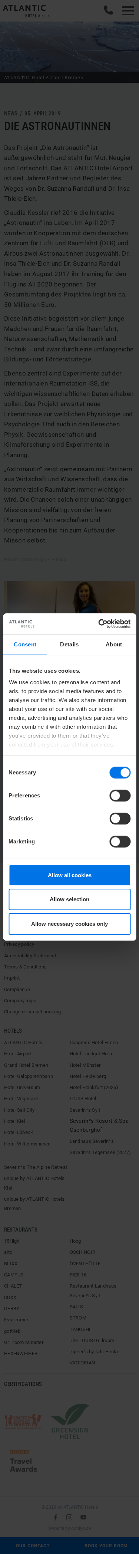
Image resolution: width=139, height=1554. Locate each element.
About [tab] (114, 644)
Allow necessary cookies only (69, 924)
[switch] (119, 795)
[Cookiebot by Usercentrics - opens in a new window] (98, 624)
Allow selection (69, 899)
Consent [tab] (25, 644)
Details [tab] (69, 644)
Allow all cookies (70, 875)
